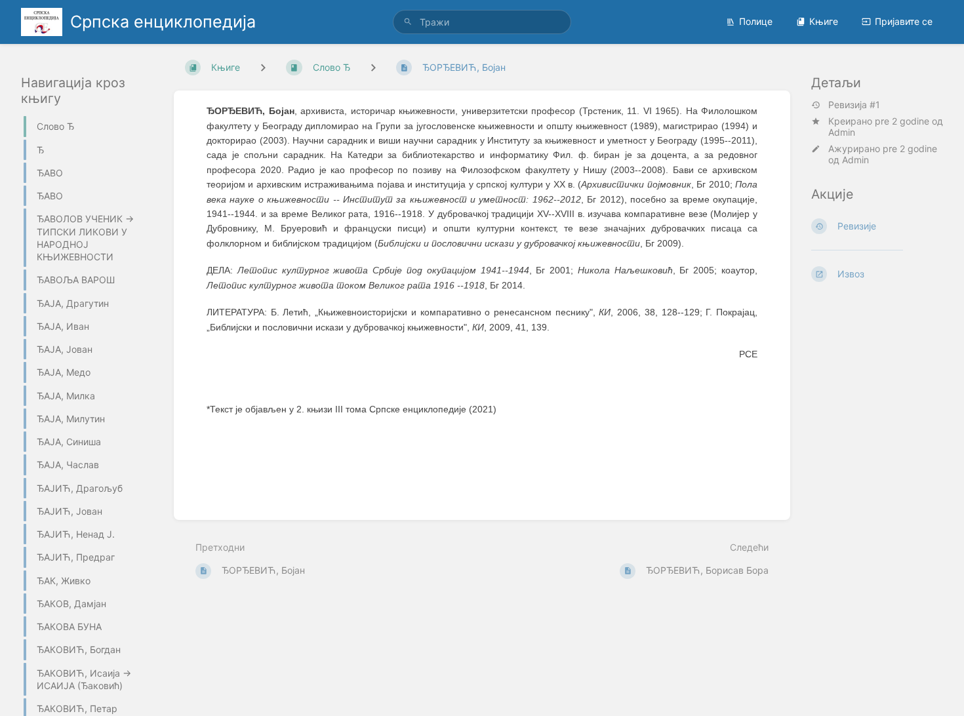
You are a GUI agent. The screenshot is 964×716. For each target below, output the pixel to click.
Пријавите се (904, 21)
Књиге (823, 21)
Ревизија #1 (854, 105)
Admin (841, 132)
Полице (756, 21)
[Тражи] (407, 22)
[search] (482, 22)
